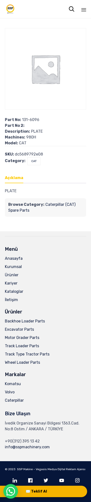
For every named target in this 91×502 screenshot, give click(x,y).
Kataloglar (14, 291)
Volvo (10, 392)
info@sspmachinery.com (27, 447)
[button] (10, 491)
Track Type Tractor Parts (27, 354)
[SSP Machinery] (10, 9)
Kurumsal (13, 266)
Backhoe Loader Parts (25, 321)
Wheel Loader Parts (22, 362)
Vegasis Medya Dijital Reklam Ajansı (60, 469)
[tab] (16, 178)
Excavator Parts (19, 329)
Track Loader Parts (22, 346)
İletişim (11, 299)
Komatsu (13, 383)
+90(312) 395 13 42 (22, 441)
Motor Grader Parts (22, 337)
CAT (34, 161)
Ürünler (11, 275)
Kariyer (11, 283)
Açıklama (14, 177)
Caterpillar (14, 400)
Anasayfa (14, 258)
